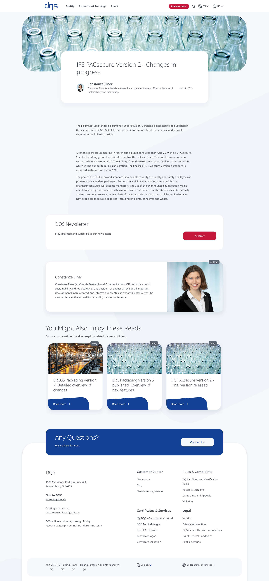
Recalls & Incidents (193, 489)
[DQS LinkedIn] (73, 569)
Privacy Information (194, 524)
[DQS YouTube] (84, 569)
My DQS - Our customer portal (155, 518)
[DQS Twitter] (51, 569)
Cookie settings (191, 541)
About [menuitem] (114, 6)
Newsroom (143, 479)
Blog (139, 485)
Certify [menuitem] (70, 6)
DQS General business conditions (202, 530)
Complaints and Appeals (196, 495)
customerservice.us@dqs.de (62, 512)
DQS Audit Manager (148, 524)
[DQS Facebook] (62, 569)
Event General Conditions (197, 536)
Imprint (186, 518)
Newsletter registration (150, 491)
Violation (187, 501)
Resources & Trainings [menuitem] (92, 6)
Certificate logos (146, 536)
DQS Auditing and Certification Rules (200, 481)
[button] (204, 6)
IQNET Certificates (147, 530)
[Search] (193, 6)
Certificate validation (149, 542)
